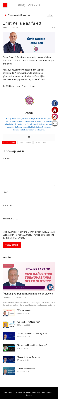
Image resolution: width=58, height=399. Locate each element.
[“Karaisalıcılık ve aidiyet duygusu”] (9, 347)
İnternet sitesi (10, 218)
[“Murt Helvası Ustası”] (9, 371)
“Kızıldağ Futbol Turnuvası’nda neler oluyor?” (28, 293)
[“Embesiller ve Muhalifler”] (9, 324)
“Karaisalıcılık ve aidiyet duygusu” (32, 345)
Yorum (6, 158)
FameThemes (25, 392)
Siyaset (37, 143)
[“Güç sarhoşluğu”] (9, 312)
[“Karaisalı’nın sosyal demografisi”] (9, 336)
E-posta (7, 205)
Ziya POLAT (7, 297)
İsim (5, 192)
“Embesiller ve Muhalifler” (28, 322)
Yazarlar (7, 257)
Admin (5, 27)
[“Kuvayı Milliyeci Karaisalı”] (9, 359)
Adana (20, 143)
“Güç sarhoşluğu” (24, 310)
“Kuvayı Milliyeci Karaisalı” (28, 357)
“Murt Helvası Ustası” (26, 369)
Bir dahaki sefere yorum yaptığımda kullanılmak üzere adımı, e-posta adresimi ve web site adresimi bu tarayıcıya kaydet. (29, 235)
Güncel (28, 143)
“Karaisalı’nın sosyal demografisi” (32, 333)
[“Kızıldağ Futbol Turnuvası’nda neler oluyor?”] (29, 276)
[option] (30, 15)
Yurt (44, 143)
